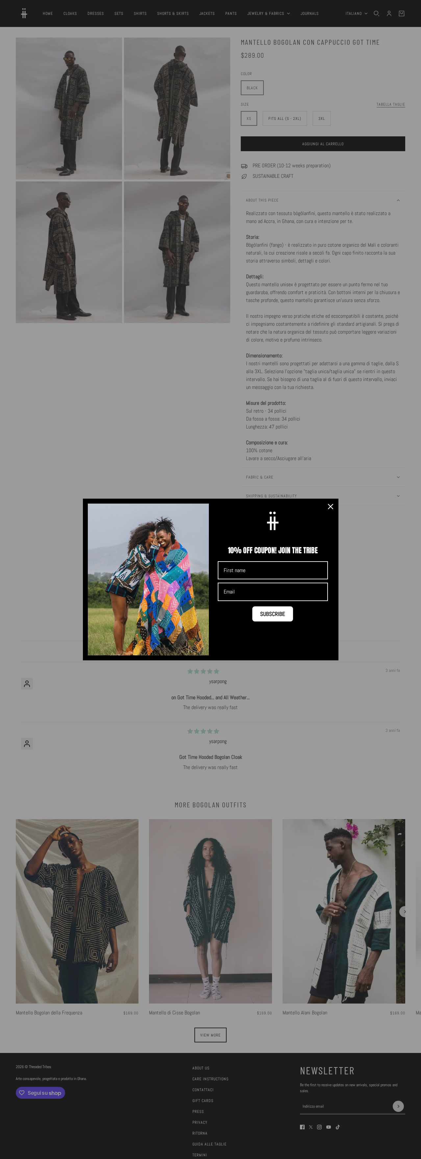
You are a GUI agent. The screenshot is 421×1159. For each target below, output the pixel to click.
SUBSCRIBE (272, 614)
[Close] (330, 506)
